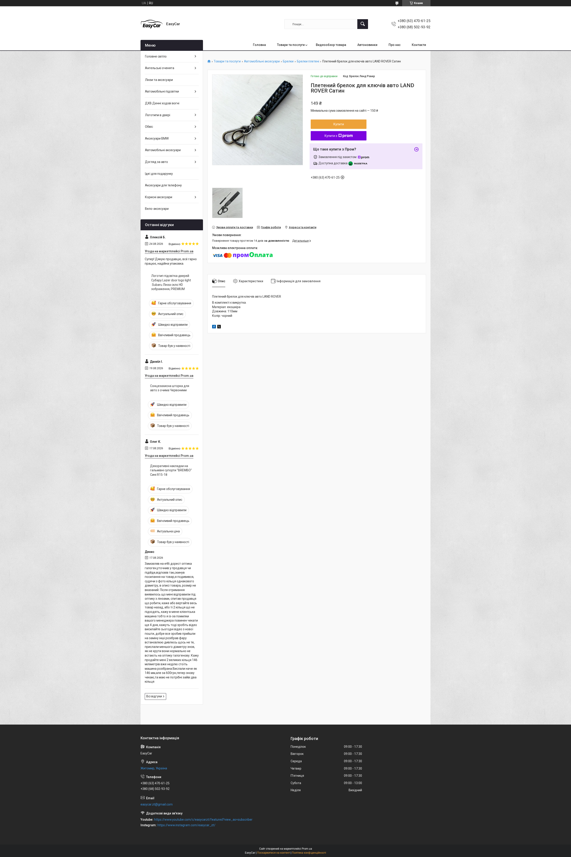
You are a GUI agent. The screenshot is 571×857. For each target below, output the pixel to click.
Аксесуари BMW (157, 138)
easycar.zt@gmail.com (157, 804)
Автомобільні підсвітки (162, 91)
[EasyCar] (152, 24)
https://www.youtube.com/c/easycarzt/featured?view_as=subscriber (203, 819)
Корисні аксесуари (158, 197)
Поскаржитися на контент (273, 852)
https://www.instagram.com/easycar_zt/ (186, 825)
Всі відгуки (154, 696)
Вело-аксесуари (157, 208)
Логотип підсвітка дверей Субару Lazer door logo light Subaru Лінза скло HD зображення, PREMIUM (171, 282)
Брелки (288, 61)
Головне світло (156, 56)
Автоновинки (367, 45)
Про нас (395, 45)
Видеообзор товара (331, 45)
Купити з (331, 136)
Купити (338, 124)
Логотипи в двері (157, 115)
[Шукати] (362, 24)
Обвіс (149, 126)
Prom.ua (307, 848)
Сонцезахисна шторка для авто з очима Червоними (169, 388)
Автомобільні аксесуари (262, 61)
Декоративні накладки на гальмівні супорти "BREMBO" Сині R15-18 (171, 470)
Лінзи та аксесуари (159, 80)
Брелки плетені (308, 61)
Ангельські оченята (159, 68)
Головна (259, 45)
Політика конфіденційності (309, 852)
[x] (219, 327)
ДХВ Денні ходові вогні (162, 103)
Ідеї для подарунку (159, 173)
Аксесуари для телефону (163, 185)
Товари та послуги (291, 45)
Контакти (419, 45)
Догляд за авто (156, 162)
